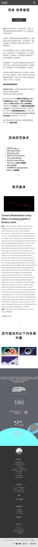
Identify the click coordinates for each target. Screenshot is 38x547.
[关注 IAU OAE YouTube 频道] (19, 543)
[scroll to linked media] (19, 127)
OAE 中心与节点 (19, 529)
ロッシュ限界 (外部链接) (18, 163)
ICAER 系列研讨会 (19, 491)
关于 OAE (19, 527)
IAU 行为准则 (19, 499)
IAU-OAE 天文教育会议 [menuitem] (19, 487)
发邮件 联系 (13, 122)
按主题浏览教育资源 (19, 464)
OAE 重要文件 (19, 533)
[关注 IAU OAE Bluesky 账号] (16, 543)
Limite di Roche (19, 160)
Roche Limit (15, 153)
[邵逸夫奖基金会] (17, 435)
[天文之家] (17, 391)
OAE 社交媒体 (19, 513)
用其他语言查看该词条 (10, 84)
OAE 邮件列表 (19, 511)
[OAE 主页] (4, 2)
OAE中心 (15, 106)
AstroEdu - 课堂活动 (19, 468)
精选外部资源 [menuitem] (19, 477)
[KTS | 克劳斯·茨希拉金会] (17, 414)
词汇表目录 (19, 20)
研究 (19, 495)
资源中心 (19, 459)
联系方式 (19, 517)
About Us (19, 524)
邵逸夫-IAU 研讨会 (19, 489)
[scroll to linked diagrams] (19, 323)
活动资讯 (19, 484)
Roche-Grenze (15, 151)
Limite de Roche (16, 158)
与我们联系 (19, 506)
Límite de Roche (19, 155)
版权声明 (33, 544)
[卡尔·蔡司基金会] (17, 424)
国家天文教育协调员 (19, 531)
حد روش (16, 148)
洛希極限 (16, 170)
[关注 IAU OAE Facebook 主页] (14, 543)
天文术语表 (19, 471)
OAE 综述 (19, 473)
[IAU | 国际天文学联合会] (17, 402)
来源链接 (9, 312)
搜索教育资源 (19, 462)
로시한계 (13, 165)
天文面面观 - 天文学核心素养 (19, 470)
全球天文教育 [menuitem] (19, 475)
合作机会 (19, 509)
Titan (32, 540)
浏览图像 (19, 466)
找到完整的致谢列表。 (19, 111)
